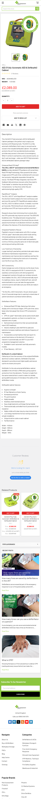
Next (38, 514)
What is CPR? (7, 660)
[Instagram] (14, 722)
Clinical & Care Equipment (30, 755)
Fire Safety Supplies (29, 764)
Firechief (5, 788)
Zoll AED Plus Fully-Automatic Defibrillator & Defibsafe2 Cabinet (10, 519)
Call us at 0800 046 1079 (20, 716)
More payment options (20, 113)
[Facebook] (3, 125)
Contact (4, 761)
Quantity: (6, 96)
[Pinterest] (24, 125)
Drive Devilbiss (26, 793)
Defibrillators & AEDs (29, 739)
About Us (5, 739)
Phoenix (24, 782)
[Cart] (38, 2)
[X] (16, 125)
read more (5, 590)
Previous (3, 514)
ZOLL (3, 792)
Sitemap (4, 764)
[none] (20, 33)
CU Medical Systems (28, 786)
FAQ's (4, 750)
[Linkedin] (20, 125)
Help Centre (5, 757)
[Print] (12, 125)
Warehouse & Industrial (30, 768)
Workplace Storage (8, 747)
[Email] (8, 125)
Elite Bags (5, 796)
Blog (3, 754)
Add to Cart (11, 513)
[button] (20, 118)
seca (22, 790)
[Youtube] (27, 722)
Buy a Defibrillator (8, 743)
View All (23, 797)
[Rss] (22, 722)
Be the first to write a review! (20, 478)
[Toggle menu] (2, 2)
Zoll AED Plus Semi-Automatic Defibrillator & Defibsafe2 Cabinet (30, 519)
